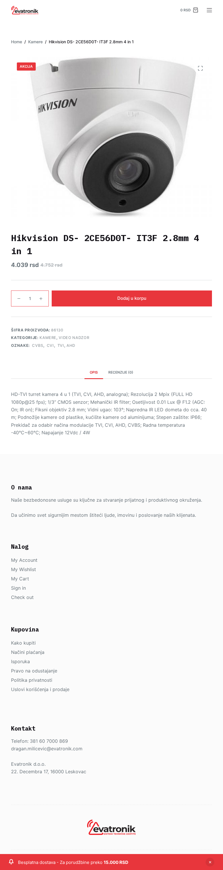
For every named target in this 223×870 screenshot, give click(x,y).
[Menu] (209, 10)
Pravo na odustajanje (34, 671)
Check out (22, 597)
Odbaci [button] (210, 862)
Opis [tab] (94, 372)
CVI (50, 345)
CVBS (37, 345)
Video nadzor (74, 337)
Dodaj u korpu (131, 298)
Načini (18, 652)
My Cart (20, 579)
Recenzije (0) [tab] (120, 372)
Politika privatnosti (31, 680)
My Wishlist (23, 569)
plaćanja (35, 652)
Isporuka (20, 661)
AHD (70, 345)
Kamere (47, 337)
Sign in (18, 588)
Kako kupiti (23, 643)
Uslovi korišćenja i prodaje (40, 689)
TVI (60, 345)
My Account (24, 560)
